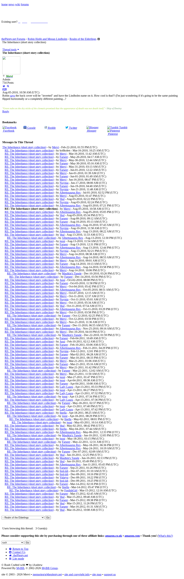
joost (62, 241)
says (12, 95)
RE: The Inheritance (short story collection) (29, 150)
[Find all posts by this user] (7, 85)
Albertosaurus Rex (70, 192)
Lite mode (18, 558)
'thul (62, 199)
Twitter (72, 127)
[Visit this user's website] (3, 85)
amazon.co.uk (113, 535)
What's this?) (165, 535)
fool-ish (64, 471)
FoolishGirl (70, 490)
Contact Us (18, 552)
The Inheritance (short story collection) (24, 147)
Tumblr (122, 127)
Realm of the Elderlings (83, 38)
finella (63, 412)
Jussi (62, 279)
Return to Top (20, 548)
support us (110, 574)
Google (31, 127)
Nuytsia (64, 182)
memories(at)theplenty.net (47, 574)
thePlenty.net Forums (13, 38)
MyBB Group (50, 568)
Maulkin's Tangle (72, 273)
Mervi (55, 147)
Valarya (64, 477)
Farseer (64, 156)
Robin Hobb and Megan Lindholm (47, 38)
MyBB (20, 568)
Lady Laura (66, 386)
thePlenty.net (20, 555)
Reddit (51, 127)
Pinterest (112, 133)
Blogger (91, 130)
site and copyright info (77, 574)
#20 (4, 89)
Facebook (8, 130)
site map (97, 574)
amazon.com (132, 535)
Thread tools (9, 49)
